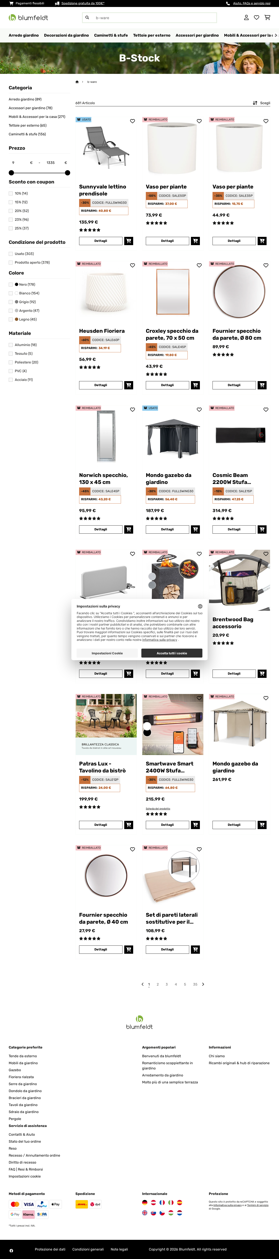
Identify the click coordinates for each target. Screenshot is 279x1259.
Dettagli (100, 241)
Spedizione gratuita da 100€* (82, 3)
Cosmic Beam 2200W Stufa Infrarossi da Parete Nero (239, 479)
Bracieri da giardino (25, 1098)
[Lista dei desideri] (256, 18)
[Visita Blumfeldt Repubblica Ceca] (162, 1212)
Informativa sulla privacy (227, 1205)
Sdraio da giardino (24, 1112)
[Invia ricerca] (87, 17)
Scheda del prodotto (158, 808)
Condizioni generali (88, 1249)
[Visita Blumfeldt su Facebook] (11, 1251)
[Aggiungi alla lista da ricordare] (132, 121)
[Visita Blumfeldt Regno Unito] (144, 1212)
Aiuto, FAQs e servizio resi (251, 3)
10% (21, 193)
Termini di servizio (258, 1205)
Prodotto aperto (32, 263)
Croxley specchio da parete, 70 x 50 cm (172, 334)
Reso (13, 1148)
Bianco (28, 293)
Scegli (265, 103)
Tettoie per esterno (27, 125)
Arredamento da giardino (162, 1075)
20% (22, 211)
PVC (21, 371)
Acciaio (24, 380)
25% (22, 228)
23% (22, 220)
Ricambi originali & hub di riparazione (239, 1063)
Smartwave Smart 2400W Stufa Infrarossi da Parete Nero (172, 767)
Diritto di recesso (22, 1162)
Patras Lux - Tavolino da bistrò (102, 767)
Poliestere (26, 362)
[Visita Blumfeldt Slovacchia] (153, 1212)
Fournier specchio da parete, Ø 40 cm (103, 918)
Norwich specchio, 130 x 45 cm (103, 478)
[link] (106, 147)
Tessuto (23, 354)
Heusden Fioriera (102, 331)
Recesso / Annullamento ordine (34, 1155)
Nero (26, 285)
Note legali (119, 1249)
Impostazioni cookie (25, 1176)
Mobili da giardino (23, 1063)
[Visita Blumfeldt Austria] (153, 1202)
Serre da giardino (23, 1084)
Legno (27, 319)
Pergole (15, 1119)
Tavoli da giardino (23, 1105)
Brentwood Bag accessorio (233, 623)
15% (21, 202)
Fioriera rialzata (21, 1077)
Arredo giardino (25, 99)
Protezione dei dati (50, 1249)
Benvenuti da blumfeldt (161, 1056)
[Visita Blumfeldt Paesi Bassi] (179, 1212)
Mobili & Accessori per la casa (37, 117)
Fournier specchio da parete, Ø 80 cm (237, 334)
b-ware (92, 81)
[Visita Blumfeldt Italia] (171, 1202)
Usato (24, 254)
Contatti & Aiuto (22, 1134)
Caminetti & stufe (27, 134)
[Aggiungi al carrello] (128, 241)
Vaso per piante (166, 186)
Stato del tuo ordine (25, 1141)
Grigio (27, 302)
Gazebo (15, 1070)
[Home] (81, 81)
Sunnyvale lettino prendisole (102, 190)
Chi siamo (217, 1056)
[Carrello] (267, 18)
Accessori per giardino (30, 108)
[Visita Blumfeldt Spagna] (179, 1202)
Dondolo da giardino (25, 1091)
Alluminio (26, 345)
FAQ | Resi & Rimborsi (26, 1169)
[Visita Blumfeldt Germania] (144, 1202)
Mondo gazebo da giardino (168, 478)
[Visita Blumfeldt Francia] (162, 1202)
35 (195, 984)
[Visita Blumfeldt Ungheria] (171, 1212)
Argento (28, 311)
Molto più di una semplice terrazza (170, 1082)
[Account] (246, 18)
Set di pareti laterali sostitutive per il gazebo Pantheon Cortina (172, 918)
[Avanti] (275, 35)
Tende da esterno (23, 1056)
